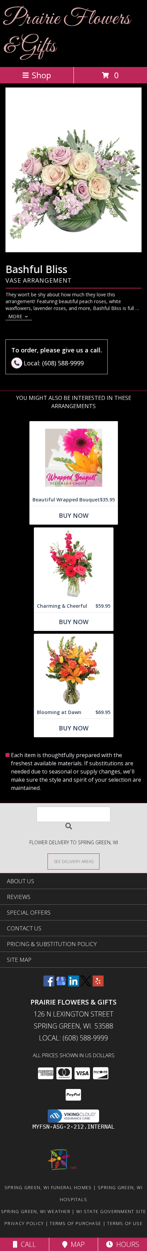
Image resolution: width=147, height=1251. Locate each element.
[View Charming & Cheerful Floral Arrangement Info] (73, 564)
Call (26, 1244)
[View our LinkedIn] (73, 984)
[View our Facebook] (48, 984)
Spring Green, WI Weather (35, 1211)
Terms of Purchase (75, 1223)
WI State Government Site (111, 1211)
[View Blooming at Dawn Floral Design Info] (73, 670)
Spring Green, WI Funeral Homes (48, 1187)
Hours (126, 1244)
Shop (41, 75)
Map (76, 1244)
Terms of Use (125, 1223)
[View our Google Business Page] (61, 984)
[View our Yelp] (98, 984)
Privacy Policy (24, 1223)
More (15, 316)
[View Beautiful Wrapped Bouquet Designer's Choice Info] (74, 457)
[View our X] (85, 984)
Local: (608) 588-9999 (73, 1037)
